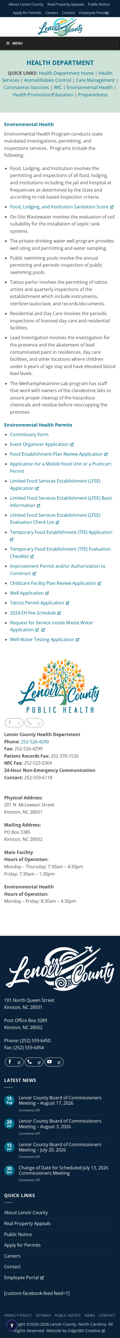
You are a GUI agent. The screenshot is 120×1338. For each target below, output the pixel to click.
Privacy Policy (18, 1315)
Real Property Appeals (65, 4)
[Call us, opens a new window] (34, 722)
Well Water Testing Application (42, 639)
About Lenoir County (26, 4)
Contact (68, 12)
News (90, 1315)
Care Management (95, 80)
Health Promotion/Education (43, 95)
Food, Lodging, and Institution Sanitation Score (59, 207)
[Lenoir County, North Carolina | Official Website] (60, 27)
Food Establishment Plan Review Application (56, 454)
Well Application (27, 593)
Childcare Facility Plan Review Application (53, 583)
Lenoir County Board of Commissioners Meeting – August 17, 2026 (60, 1100)
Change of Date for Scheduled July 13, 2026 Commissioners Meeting (63, 1170)
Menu (17, 43)
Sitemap (43, 1315)
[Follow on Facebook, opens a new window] (14, 722)
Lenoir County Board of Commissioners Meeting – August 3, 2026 (60, 1123)
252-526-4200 (35, 742)
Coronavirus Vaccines (26, 87)
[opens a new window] (42, 630)
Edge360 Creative (84, 1330)
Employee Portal (92, 12)
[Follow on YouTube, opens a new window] (53, 1062)
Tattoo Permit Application (37, 603)
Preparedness (93, 95)
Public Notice (99, 4)
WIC (58, 87)
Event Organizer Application (39, 444)
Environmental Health (90, 87)
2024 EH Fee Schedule (33, 613)
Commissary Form (29, 434)
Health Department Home (66, 73)
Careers (51, 12)
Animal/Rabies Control (47, 80)
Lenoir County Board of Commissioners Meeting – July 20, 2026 (60, 1147)
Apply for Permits (27, 12)
